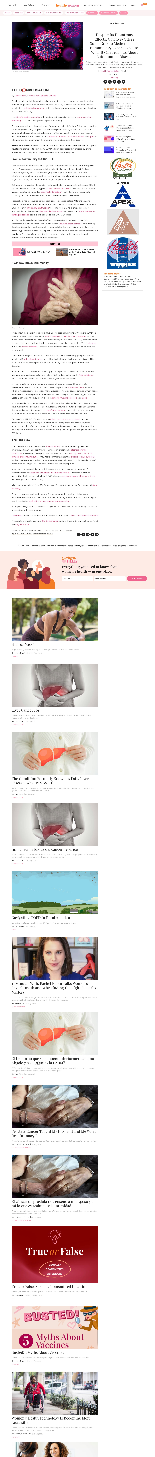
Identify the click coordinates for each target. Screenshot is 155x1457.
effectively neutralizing (38, 208)
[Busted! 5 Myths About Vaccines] (55, 1327)
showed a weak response (57, 188)
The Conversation (50, 521)
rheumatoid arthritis (56, 136)
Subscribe (92, 13)
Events (7, 13)
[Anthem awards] (123, 222)
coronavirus (23, 530)
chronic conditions (39, 534)
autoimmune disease (51, 530)
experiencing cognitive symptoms (79, 476)
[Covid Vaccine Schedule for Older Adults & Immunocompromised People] (109, 95)
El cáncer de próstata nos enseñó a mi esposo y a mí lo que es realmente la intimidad (52, 1203)
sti (13, 1298)
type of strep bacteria (55, 410)
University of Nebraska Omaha (41, 95)
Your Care (45, 5)
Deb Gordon (19, 926)
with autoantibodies (32, 359)
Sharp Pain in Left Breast (113, 276)
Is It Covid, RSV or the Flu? (38, 252)
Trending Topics (112, 273)
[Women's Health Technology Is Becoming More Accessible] (55, 1393)
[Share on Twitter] (110, 82)
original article (22, 524)
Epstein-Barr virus (75, 387)
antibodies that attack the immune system (49, 473)
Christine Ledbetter (22, 1144)
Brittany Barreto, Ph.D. (23, 1434)
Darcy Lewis (19, 721)
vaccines (15, 1364)
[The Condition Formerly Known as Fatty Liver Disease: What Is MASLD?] (55, 753)
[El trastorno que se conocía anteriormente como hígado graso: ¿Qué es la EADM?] (55, 1033)
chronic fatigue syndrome (83, 457)
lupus (91, 136)
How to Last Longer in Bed (119, 287)
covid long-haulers (35, 530)
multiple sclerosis (75, 136)
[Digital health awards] (123, 168)
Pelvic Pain (132, 281)
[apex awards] (123, 194)
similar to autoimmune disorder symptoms (65, 336)
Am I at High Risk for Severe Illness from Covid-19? (126, 117)
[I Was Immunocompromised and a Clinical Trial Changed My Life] (62, 252)
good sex (19, 13)
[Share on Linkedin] (119, 82)
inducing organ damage (70, 224)
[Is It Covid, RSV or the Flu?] (19, 252)
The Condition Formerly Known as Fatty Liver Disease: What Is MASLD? (50, 780)
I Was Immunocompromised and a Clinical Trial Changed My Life (82, 252)
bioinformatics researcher (28, 117)
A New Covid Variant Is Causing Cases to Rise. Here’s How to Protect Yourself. (125, 128)
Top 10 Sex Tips (117, 279)
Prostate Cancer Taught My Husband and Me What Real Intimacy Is (54, 1133)
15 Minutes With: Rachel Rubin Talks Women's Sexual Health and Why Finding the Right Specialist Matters (54, 988)
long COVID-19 (53, 446)
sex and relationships (21, 1147)
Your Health (12, 5)
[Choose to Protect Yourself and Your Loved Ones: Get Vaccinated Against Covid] (109, 150)
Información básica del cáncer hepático (45, 849)
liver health (17, 725)
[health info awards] (123, 253)
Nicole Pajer (19, 1004)
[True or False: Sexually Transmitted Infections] (55, 1254)
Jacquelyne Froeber (22, 653)
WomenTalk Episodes (75, 13)
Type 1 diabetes (86, 375)
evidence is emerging (34, 108)
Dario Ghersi (20, 95)
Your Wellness (29, 5)
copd (14, 929)
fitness (15, 656)
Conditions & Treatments (117, 5)
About (133, 5)
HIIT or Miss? (23, 644)
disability (16, 1437)
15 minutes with (19, 1007)
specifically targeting (51, 192)
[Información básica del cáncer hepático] (55, 824)
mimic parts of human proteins (65, 419)
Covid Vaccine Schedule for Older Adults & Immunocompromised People (125, 95)
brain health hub (34, 13)
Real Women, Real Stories (93, 5)
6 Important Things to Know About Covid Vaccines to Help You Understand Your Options (126, 105)
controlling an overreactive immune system (49, 501)
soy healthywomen (54, 13)
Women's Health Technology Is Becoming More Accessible (51, 1420)
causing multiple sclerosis (64, 398)
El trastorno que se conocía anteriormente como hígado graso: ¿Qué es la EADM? (53, 1060)
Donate (123, 13)
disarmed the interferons (51, 211)
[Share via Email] (123, 82)
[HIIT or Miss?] (55, 619)
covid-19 (120, 23)
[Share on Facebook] (105, 82)
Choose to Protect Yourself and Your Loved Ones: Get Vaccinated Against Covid (126, 150)
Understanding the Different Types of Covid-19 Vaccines (126, 139)
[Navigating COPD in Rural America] (55, 892)
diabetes (92, 343)
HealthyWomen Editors (110, 71)
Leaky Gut (129, 279)
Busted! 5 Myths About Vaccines (38, 1352)
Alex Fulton (19, 794)
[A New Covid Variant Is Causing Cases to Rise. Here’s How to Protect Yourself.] (109, 128)
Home (112, 23)
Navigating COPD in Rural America (41, 917)
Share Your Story (108, 13)
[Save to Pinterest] (114, 82)
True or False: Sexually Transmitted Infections (50, 1286)
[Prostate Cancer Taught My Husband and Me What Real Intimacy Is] (55, 1106)
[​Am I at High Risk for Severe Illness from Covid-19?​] (109, 117)
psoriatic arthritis (29, 346)
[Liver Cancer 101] (55, 685)
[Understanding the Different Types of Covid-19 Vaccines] (109, 139)
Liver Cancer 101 (25, 710)
